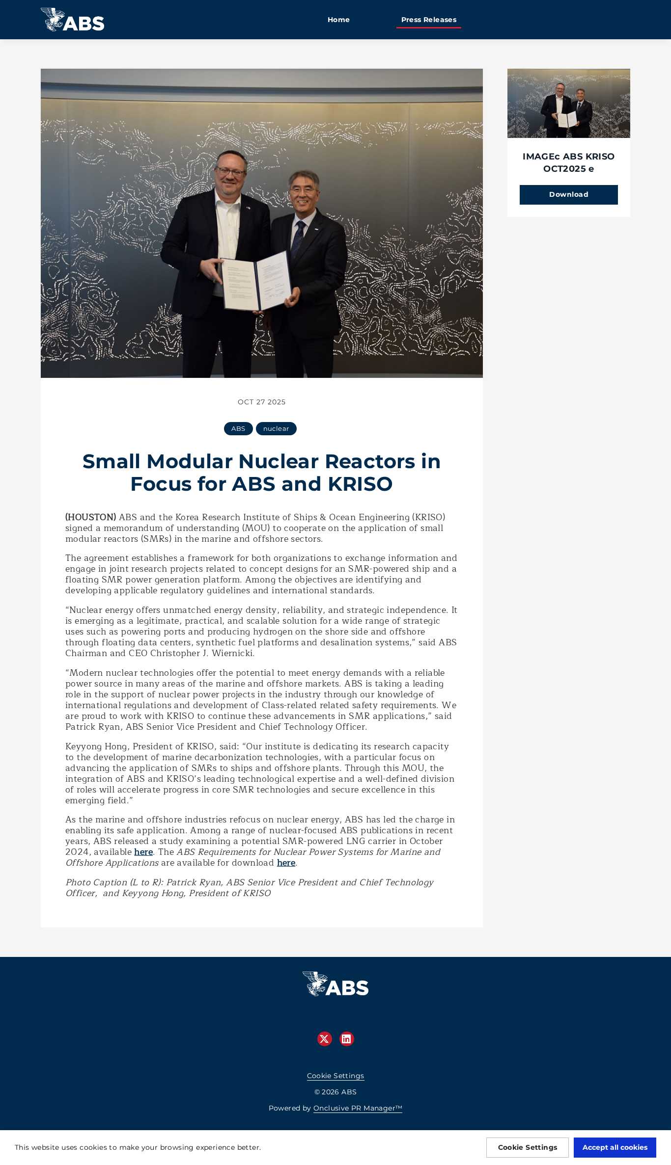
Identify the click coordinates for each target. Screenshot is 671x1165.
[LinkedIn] (346, 1039)
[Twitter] (324, 1039)
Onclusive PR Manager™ (357, 1108)
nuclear (276, 428)
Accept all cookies (615, 1147)
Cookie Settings (335, 1075)
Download (568, 194)
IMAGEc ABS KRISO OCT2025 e (569, 162)
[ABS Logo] (336, 989)
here (143, 852)
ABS (238, 428)
